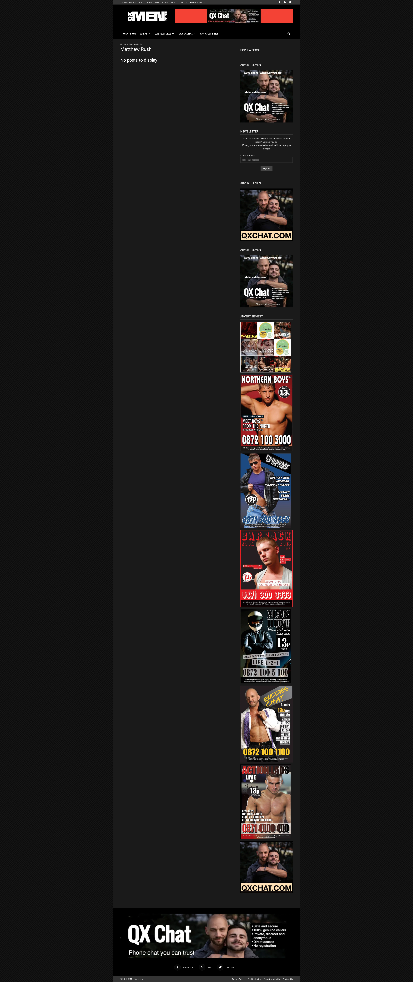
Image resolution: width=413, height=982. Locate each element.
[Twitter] (290, 2)
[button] (289, 34)
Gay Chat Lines (209, 33)
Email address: (248, 155)
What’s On (129, 33)
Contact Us (182, 2)
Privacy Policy (153, 2)
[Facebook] (279, 2)
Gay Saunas (185, 33)
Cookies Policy (168, 2)
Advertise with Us (197, 2)
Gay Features (163, 33)
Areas (143, 33)
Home (123, 44)
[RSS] (284, 2)
